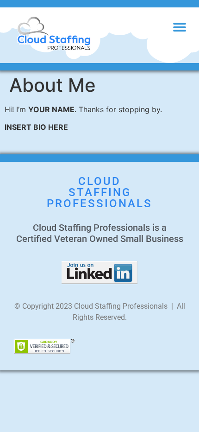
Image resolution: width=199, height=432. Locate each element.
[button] (179, 27)
